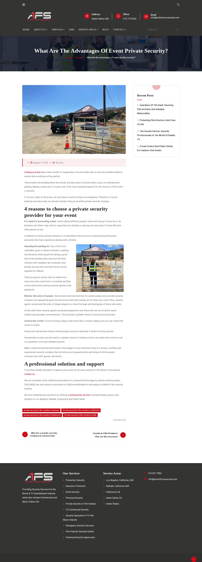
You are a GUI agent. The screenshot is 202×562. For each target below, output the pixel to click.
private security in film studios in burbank (41, 410)
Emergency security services (80, 525)
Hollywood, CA (113, 492)
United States (112, 503)
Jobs (71, 29)
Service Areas (87, 29)
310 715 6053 (129, 18)
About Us (39, 29)
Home (26, 29)
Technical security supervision (80, 537)
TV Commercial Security (77, 509)
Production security (75, 480)
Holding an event (32, 172)
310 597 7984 (154, 473)
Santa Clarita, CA (114, 498)
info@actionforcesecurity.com (165, 17)
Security (80, 57)
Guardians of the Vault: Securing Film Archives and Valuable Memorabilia (155, 109)
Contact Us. (29, 374)
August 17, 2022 (41, 162)
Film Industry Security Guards (80, 531)
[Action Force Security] (34, 4)
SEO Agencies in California (81, 559)
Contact (118, 29)
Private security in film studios (81, 503)
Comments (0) (119, 420)
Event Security (72, 492)
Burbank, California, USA (117, 486)
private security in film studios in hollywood (42, 415)
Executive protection (76, 486)
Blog (106, 29)
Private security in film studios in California (81, 410)
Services (57, 29)
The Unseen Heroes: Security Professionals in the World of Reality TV (156, 135)
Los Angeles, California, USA (119, 480)
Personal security (74, 498)
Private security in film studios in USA (80, 415)
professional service (80, 395)
